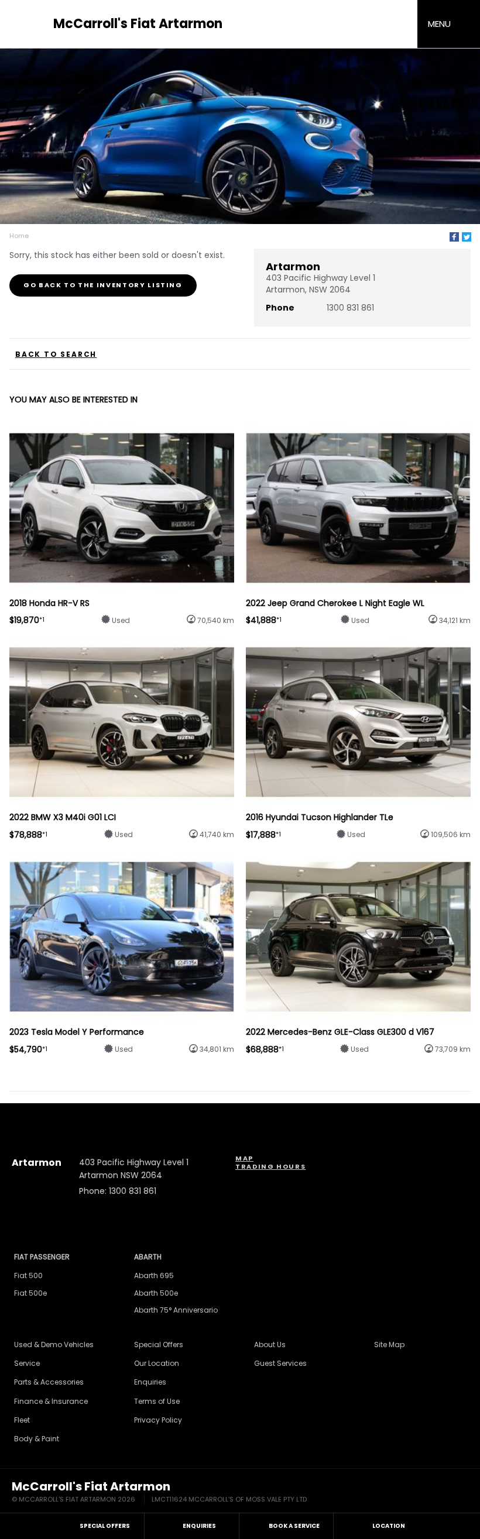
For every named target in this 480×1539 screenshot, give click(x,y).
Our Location (156, 1363)
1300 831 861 (350, 308)
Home (19, 235)
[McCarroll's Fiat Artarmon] (29, 24)
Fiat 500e (30, 1293)
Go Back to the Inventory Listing (103, 285)
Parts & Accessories (49, 1382)
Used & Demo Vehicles (54, 1344)
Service (27, 1363)
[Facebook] (454, 237)
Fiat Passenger (42, 1257)
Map (244, 1158)
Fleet (22, 1420)
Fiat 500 (28, 1275)
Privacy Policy (158, 1420)
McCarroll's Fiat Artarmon (137, 24)
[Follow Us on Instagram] (208, 1115)
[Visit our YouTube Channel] (240, 1115)
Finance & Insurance (51, 1401)
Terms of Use (157, 1401)
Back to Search (56, 354)
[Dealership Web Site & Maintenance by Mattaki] (446, 1492)
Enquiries (150, 1382)
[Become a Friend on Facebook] (271, 1115)
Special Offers (158, 1344)
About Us (270, 1344)
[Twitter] (466, 237)
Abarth (148, 1257)
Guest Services (280, 1363)
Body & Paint (36, 1439)
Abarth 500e (156, 1293)
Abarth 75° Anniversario (176, 1310)
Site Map (389, 1344)
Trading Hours (270, 1166)
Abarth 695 (154, 1275)
